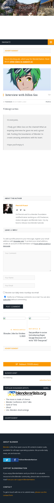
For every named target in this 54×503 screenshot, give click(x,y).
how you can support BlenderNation (21, 479)
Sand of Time (11, 404)
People (48, 102)
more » (46, 388)
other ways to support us (21, 61)
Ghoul (8, 407)
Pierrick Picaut (22, 205)
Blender (6, 447)
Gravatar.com (18, 241)
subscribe (7, 299)
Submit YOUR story (28, 364)
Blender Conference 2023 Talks (19, 402)
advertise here (45, 380)
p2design (8, 102)
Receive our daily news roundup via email (22, 292)
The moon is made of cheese (18, 399)
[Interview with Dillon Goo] (27, 79)
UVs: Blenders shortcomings (17, 410)
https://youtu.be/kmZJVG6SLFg (15, 155)
